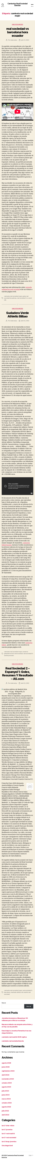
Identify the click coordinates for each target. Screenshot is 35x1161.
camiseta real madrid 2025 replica (14, 1037)
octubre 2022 (7, 1103)
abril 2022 (5, 1115)
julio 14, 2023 (25, 40)
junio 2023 (5, 1095)
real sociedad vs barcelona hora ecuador (17, 32)
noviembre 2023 (8, 1079)
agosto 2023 (6, 1087)
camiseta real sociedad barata (13, 1041)
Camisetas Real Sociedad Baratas (18, 4)
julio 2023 (5, 1091)
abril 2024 (5, 1075)
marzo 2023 (6, 1099)
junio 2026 (5, 1067)
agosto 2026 (6, 1063)
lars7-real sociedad (9, 1137)
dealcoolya (13, 40)
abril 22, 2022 (25, 321)
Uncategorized (17, 24)
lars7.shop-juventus (9, 1141)
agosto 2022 (6, 1107)
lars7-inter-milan (8, 1125)
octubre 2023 (7, 1083)
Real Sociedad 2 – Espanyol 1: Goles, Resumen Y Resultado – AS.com (17, 673)
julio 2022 (5, 1111)
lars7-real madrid (8, 1133)
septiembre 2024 (8, 1071)
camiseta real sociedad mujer (13, 296)
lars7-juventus (7, 1129)
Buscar (4, 1003)
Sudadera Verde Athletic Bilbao (17, 314)
